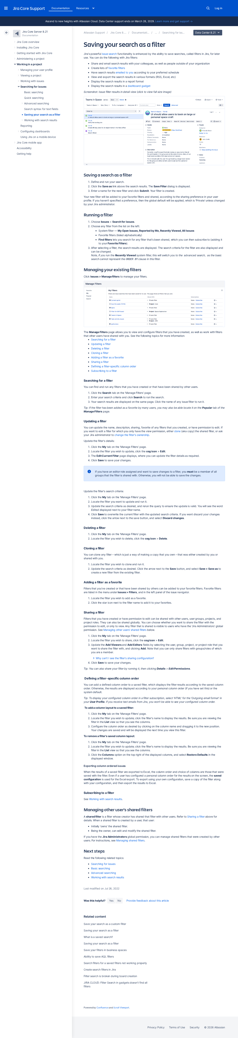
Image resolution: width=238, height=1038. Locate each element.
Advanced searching (36, 103)
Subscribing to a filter (104, 370)
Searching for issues (33, 86)
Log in (218, 8)
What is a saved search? (98, 936)
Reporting (26, 125)
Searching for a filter (103, 339)
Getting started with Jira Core (34, 53)
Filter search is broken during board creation (110, 976)
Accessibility (24, 148)
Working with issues (32, 81)
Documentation (61, 8)
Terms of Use (177, 1027)
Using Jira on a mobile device (38, 136)
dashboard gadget (139, 85)
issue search (109, 53)
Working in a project (29, 64)
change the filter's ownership (132, 434)
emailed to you (124, 72)
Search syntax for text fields (41, 109)
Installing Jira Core (28, 47)
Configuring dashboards (34, 131)
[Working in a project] (156, 32)
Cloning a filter (99, 352)
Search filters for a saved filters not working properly (115, 963)
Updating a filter (101, 344)
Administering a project (30, 58)
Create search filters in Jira (100, 969)
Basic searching (33, 92)
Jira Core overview (28, 41)
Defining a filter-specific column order (113, 366)
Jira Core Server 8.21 (35, 31)
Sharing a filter (100, 361)
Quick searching (34, 97)
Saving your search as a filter (42, 114)
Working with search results (40, 120)
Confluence (102, 1007)
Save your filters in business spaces (105, 950)
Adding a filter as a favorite (107, 357)
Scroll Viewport (121, 1007)
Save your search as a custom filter (105, 923)
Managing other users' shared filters (124, 629)
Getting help (24, 153)
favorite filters (116, 68)
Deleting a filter (100, 348)
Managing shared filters (130, 840)
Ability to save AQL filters (99, 956)
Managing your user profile (36, 69)
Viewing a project (30, 75)
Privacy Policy (155, 1027)
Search (208, 8)
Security (195, 1027)
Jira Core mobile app (29, 142)
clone (177, 431)
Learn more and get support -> (174, 21)
